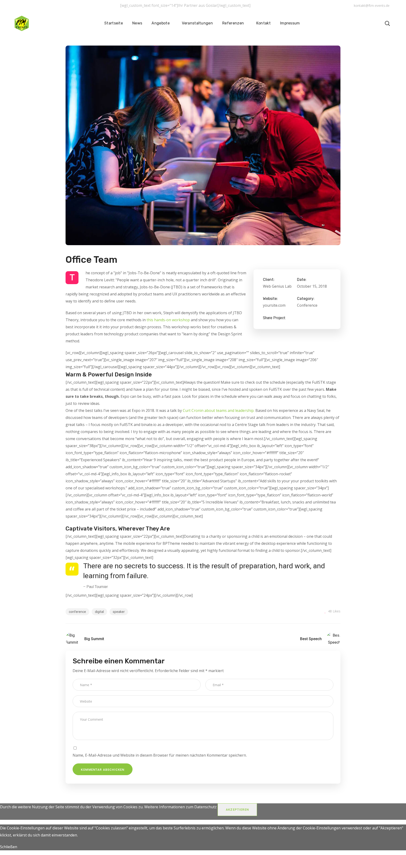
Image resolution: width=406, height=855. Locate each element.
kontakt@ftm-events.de (372, 5)
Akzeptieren (237, 809)
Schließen (8, 846)
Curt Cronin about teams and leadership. (218, 410)
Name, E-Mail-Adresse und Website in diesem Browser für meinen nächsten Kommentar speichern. (160, 755)
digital (99, 612)
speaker (119, 612)
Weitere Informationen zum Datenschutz (180, 806)
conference (77, 612)
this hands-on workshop (168, 319)
